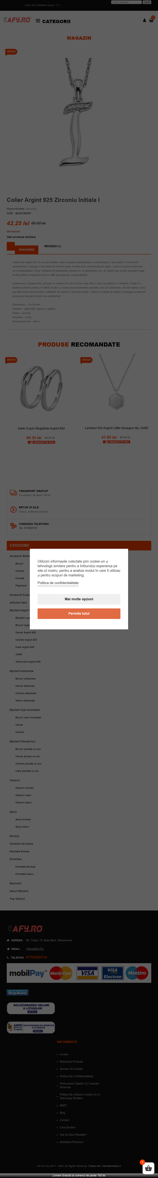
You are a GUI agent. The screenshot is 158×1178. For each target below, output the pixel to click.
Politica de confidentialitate (58, 583)
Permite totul (79, 613)
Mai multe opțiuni (79, 599)
